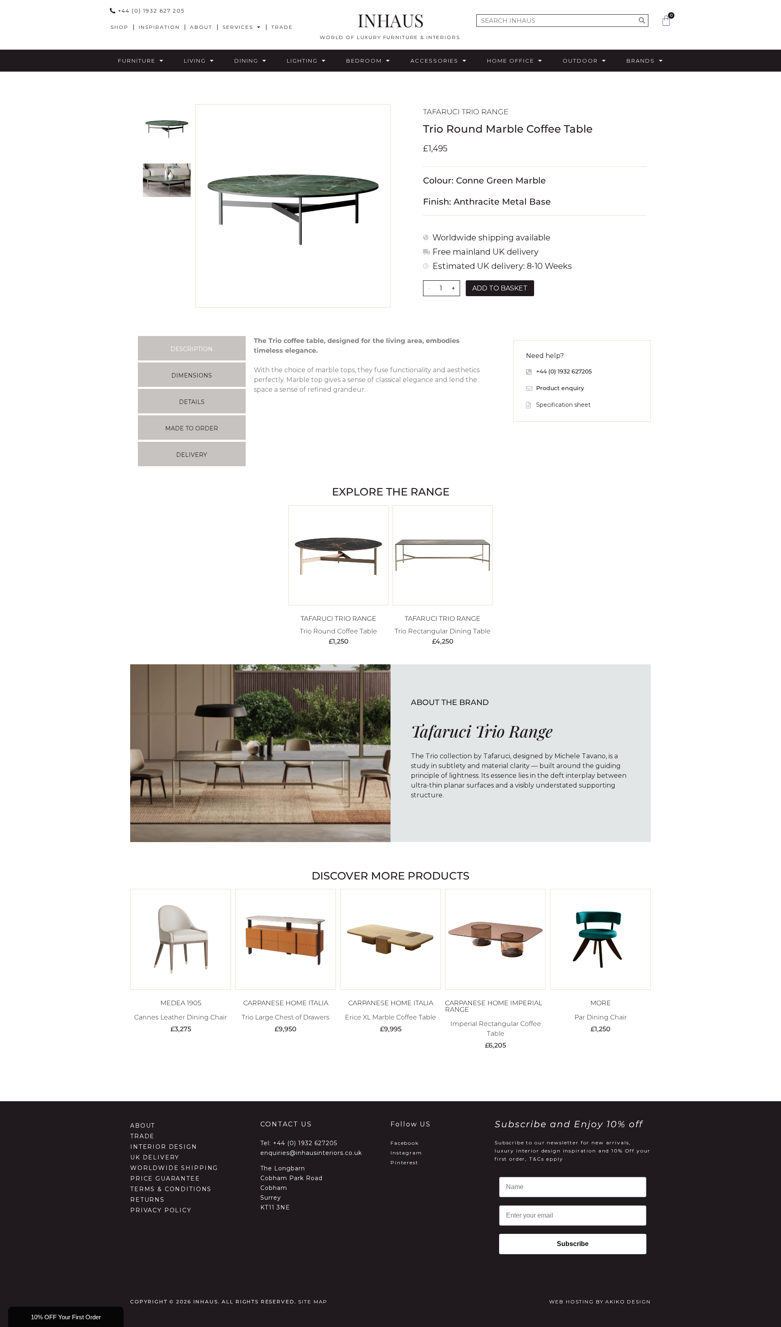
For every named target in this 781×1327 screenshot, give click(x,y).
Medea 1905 (180, 1003)
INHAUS (391, 20)
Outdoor (580, 60)
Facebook (404, 1143)
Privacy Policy (161, 1210)
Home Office (510, 60)
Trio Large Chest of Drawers (285, 1017)
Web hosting (571, 1302)
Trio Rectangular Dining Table (443, 631)
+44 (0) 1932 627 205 (151, 10)
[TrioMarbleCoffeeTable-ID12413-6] (293, 206)
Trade (282, 27)
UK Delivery (154, 1157)
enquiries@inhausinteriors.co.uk (311, 1153)
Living (195, 60)
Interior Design (163, 1146)
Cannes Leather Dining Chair (180, 1017)
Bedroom (364, 60)
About (201, 27)
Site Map (312, 1302)
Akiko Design (627, 1302)
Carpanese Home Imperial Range (493, 1006)
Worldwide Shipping (174, 1168)
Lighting (302, 60)
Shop (120, 27)
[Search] (641, 20)
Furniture (136, 60)
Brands (640, 60)
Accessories (434, 60)
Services (238, 27)
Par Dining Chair (600, 1017)
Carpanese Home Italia (285, 1003)
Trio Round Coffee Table (338, 631)
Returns (147, 1199)
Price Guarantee (165, 1178)
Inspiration (159, 27)
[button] (66, 1317)
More (600, 1003)
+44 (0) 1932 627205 (305, 1143)
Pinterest (404, 1162)
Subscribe (573, 1243)
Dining (246, 60)
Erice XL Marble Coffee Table (390, 1017)
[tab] (192, 348)
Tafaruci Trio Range (465, 111)
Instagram (406, 1153)
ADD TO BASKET (500, 288)
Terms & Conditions (171, 1189)
